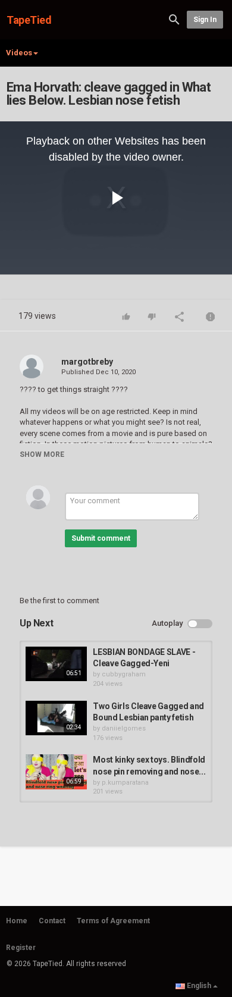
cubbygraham (124, 674)
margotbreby (87, 361)
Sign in (205, 19)
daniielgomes (124, 728)
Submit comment (100, 538)
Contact (52, 921)
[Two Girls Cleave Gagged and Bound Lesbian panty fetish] (56, 718)
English (199, 986)
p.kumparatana (125, 782)
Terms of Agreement (113, 921)
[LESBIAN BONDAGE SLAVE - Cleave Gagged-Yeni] (56, 664)
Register (21, 947)
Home (16, 921)
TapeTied (29, 20)
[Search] (174, 18)
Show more (42, 454)
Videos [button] (19, 52)
